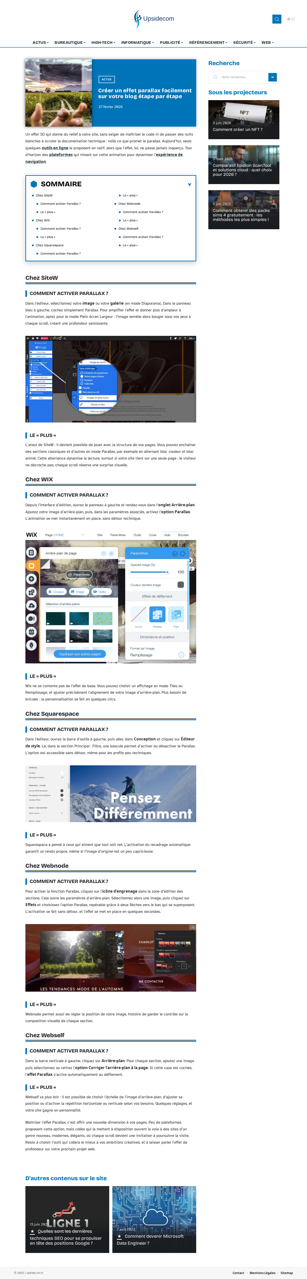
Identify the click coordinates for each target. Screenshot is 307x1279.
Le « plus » (47, 212)
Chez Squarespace (50, 245)
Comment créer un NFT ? (238, 129)
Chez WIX (43, 220)
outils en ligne (55, 147)
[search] (276, 19)
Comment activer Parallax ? (60, 204)
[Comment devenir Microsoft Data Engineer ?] (154, 1219)
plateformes (61, 154)
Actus (107, 79)
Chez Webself (128, 229)
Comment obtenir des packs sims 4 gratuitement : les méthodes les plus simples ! (241, 215)
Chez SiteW (44, 195)
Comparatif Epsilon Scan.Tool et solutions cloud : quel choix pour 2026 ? (242, 170)
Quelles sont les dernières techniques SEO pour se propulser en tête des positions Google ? (66, 1237)
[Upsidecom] (153, 19)
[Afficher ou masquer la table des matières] (136, 184)
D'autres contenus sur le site (66, 1178)
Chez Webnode (129, 204)
